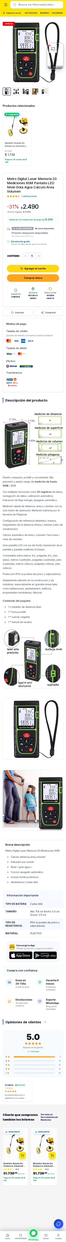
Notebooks (31, 13)
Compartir (50, 312)
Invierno (44, 13)
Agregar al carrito (35, 268)
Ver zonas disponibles (44, 228)
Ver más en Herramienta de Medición (49, 1117)
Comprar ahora (33, 277)
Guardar (19, 312)
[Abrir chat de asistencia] (58, 1224)
